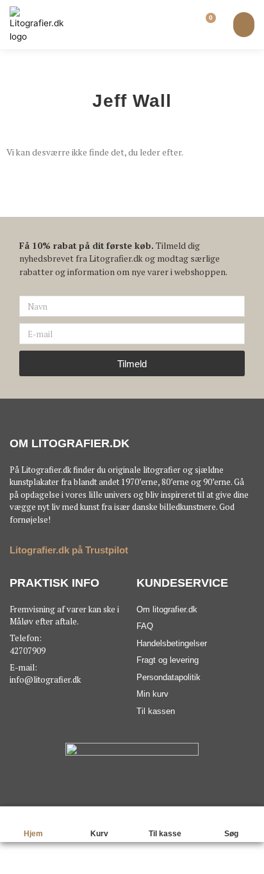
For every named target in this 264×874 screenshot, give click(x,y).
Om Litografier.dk (69, 443)
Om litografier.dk (166, 609)
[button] (243, 24)
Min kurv (152, 694)
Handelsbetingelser (171, 643)
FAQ (144, 626)
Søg (231, 833)
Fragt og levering (167, 660)
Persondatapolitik (168, 677)
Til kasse (165, 833)
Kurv (99, 833)
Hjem (33, 833)
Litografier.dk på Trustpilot (69, 549)
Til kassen (155, 711)
